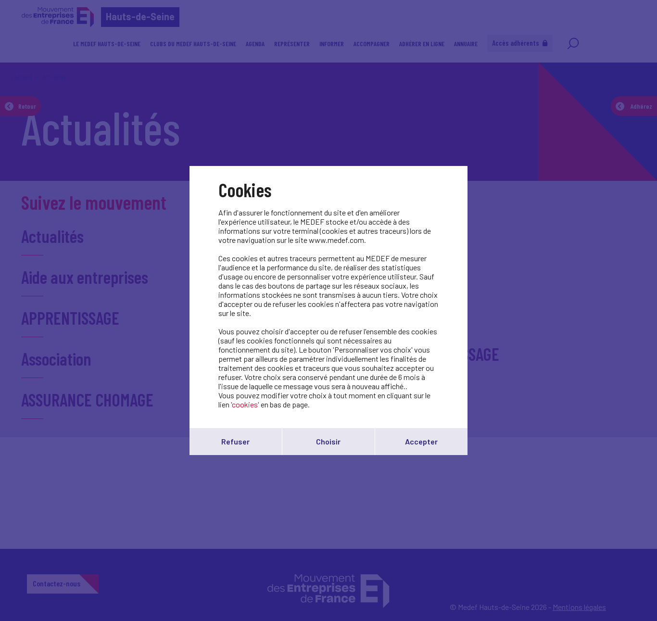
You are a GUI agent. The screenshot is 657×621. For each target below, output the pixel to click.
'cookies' (245, 404)
